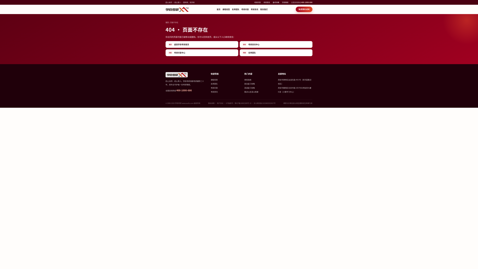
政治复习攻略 (249, 83)
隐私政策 (211, 103)
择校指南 (247, 79)
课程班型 (226, 9)
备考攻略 (276, 2)
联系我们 (264, 9)
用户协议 (220, 103)
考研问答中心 (177, 52)
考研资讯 (267, 2)
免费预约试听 (304, 9)
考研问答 (257, 2)
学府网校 (285, 2)
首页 (218, 9)
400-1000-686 (306, 2)
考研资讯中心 (251, 44)
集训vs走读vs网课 (251, 92)
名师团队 (235, 9)
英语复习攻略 (249, 88)
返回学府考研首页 (179, 44)
